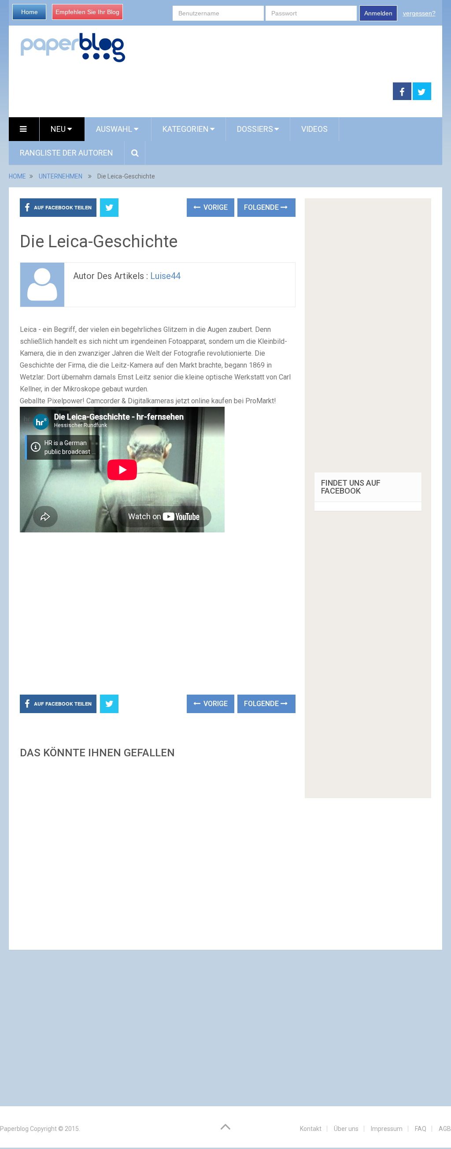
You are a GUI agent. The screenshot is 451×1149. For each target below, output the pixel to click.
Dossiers (255, 129)
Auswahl (115, 129)
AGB (445, 1128)
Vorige (215, 207)
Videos (314, 129)
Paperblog (14, 1128)
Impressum (387, 1128)
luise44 (165, 276)
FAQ (420, 1128)
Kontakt (311, 1128)
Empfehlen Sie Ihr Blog (87, 11)
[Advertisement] (201, 92)
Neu (59, 129)
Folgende (262, 207)
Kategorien (186, 129)
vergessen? (419, 13)
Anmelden (378, 13)
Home (29, 11)
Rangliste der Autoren (66, 152)
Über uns (346, 1128)
